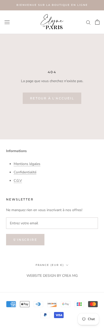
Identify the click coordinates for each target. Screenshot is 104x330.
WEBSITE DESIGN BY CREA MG (52, 275)
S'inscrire (25, 240)
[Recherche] (88, 22)
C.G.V (18, 180)
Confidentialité (25, 172)
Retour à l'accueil (52, 98)
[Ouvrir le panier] (97, 22)
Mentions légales (27, 163)
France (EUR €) (50, 265)
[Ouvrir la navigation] (7, 22)
